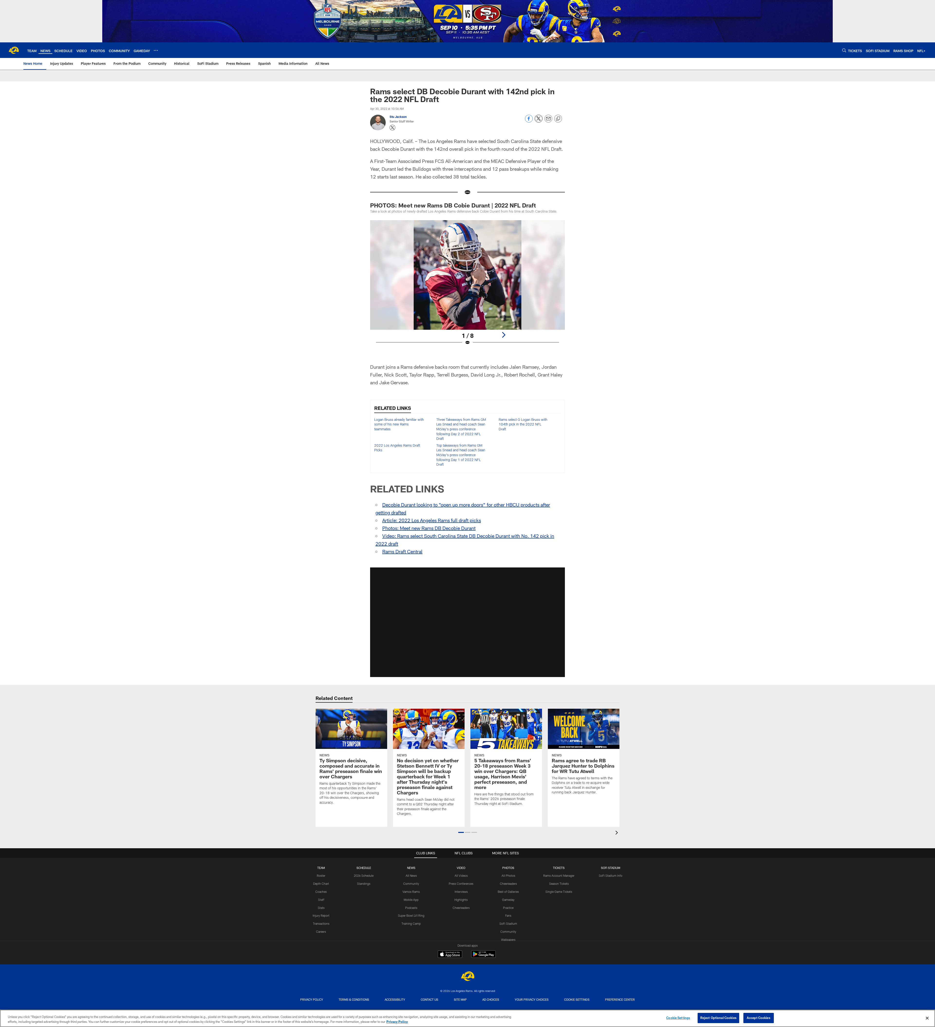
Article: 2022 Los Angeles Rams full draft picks (431, 520)
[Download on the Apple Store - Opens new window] (450, 955)
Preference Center (620, 999)
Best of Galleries (508, 891)
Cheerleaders (461, 907)
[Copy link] (558, 119)
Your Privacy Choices (532, 999)
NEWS (411, 867)
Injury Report (321, 915)
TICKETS (559, 867)
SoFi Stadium (508, 923)
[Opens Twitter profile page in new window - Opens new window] (392, 128)
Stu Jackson (398, 116)
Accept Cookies (758, 1018)
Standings (363, 883)
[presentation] (617, 833)
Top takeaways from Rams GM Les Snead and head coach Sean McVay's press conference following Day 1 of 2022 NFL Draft (460, 454)
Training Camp (411, 923)
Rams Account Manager (558, 875)
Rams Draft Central (402, 551)
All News (411, 875)
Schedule (363, 867)
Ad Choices (490, 999)
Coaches (321, 891)
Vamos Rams (411, 891)
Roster (321, 875)
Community (411, 883)
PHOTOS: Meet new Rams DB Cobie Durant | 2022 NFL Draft (453, 205)
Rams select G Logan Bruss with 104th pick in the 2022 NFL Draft (523, 424)
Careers (321, 931)
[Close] (927, 1018)
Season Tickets (559, 883)
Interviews (461, 891)
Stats (321, 907)
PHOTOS (508, 867)
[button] (467, 622)
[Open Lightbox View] (467, 285)
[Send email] (548, 121)
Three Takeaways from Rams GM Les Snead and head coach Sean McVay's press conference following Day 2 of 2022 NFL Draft (461, 429)
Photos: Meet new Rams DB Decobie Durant (429, 528)
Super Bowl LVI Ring (411, 915)
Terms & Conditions (354, 999)
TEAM (321, 867)
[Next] (503, 335)
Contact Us (429, 999)
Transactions (321, 923)
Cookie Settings (576, 999)
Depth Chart (321, 883)
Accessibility (395, 999)
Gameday (508, 899)
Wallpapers (508, 939)
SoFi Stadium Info (610, 875)
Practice (508, 907)
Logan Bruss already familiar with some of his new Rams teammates (399, 424)
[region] (467, 1018)
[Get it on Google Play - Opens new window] (483, 956)
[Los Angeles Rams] (467, 976)
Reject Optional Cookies (718, 1018)
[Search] (844, 50)
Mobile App (411, 899)
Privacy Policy (311, 999)
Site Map (460, 999)
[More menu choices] (156, 50)
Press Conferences (461, 883)
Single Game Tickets (558, 891)
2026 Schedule (364, 875)
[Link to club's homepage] (13, 50)
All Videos (461, 875)
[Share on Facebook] (529, 121)
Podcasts (411, 907)
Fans (508, 915)
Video (461, 867)
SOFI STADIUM (610, 867)
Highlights (461, 899)
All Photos (508, 875)
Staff (321, 899)
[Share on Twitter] (538, 121)
